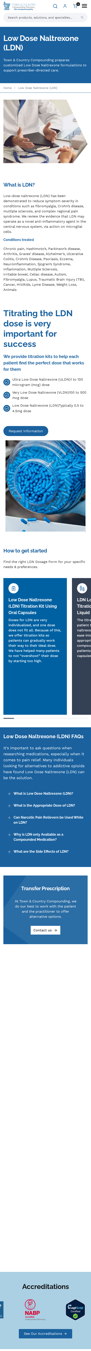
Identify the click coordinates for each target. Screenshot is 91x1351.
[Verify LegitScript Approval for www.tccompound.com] (71, 1310)
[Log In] (65, 6)
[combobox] (45, 17)
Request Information (26, 431)
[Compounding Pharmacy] (31, 1310)
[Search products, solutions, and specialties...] (82, 17)
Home (7, 88)
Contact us (42, 930)
